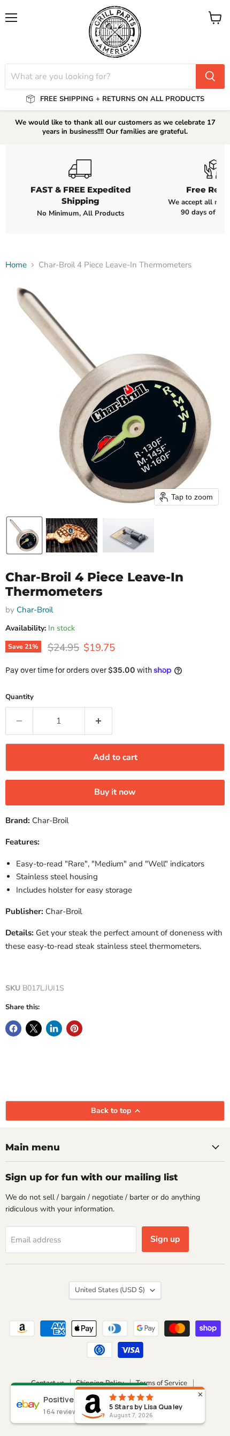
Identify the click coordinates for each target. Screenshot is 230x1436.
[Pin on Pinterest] (74, 1028)
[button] (24, 535)
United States (110, 1290)
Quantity (19, 697)
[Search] (210, 76)
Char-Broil (35, 609)
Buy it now (115, 792)
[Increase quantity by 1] (98, 721)
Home (16, 265)
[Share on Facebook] (13, 1028)
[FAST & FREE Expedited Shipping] (80, 188)
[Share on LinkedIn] (54, 1028)
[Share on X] (34, 1028)
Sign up (165, 1239)
